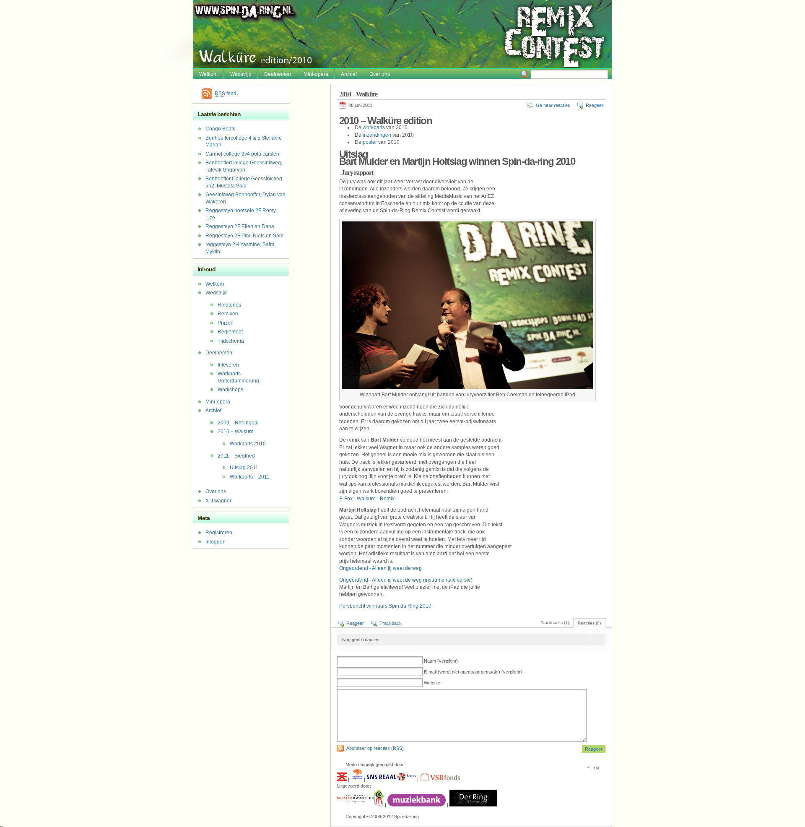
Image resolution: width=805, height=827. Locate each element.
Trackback (390, 623)
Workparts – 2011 (250, 477)
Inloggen (215, 542)
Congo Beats (220, 129)
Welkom (208, 74)
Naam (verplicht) (441, 660)
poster (370, 142)
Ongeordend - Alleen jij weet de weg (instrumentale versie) (406, 580)
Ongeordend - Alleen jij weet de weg (380, 568)
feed (225, 93)
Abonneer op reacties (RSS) (375, 748)
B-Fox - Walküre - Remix (367, 499)
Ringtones (229, 305)
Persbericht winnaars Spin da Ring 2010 (385, 606)
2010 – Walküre (236, 431)
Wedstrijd (241, 74)
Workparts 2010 (248, 444)
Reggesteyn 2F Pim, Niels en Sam (244, 236)
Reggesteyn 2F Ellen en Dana (239, 226)
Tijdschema (231, 341)
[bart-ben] (467, 387)
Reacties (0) (589, 623)
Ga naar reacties (553, 105)
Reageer (594, 105)
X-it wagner (218, 501)
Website (432, 682)
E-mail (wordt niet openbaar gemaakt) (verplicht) (473, 671)
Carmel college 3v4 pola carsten (242, 154)
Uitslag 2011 (244, 468)
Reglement (230, 332)
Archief (349, 74)
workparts (374, 127)
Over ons (379, 74)
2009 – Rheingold (238, 423)
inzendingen (377, 135)
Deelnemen (277, 74)
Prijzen (226, 323)
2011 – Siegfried (236, 456)
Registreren (218, 533)
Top (595, 767)
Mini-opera (316, 74)
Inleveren (228, 365)
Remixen (228, 314)
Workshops (230, 390)
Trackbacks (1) (555, 622)
